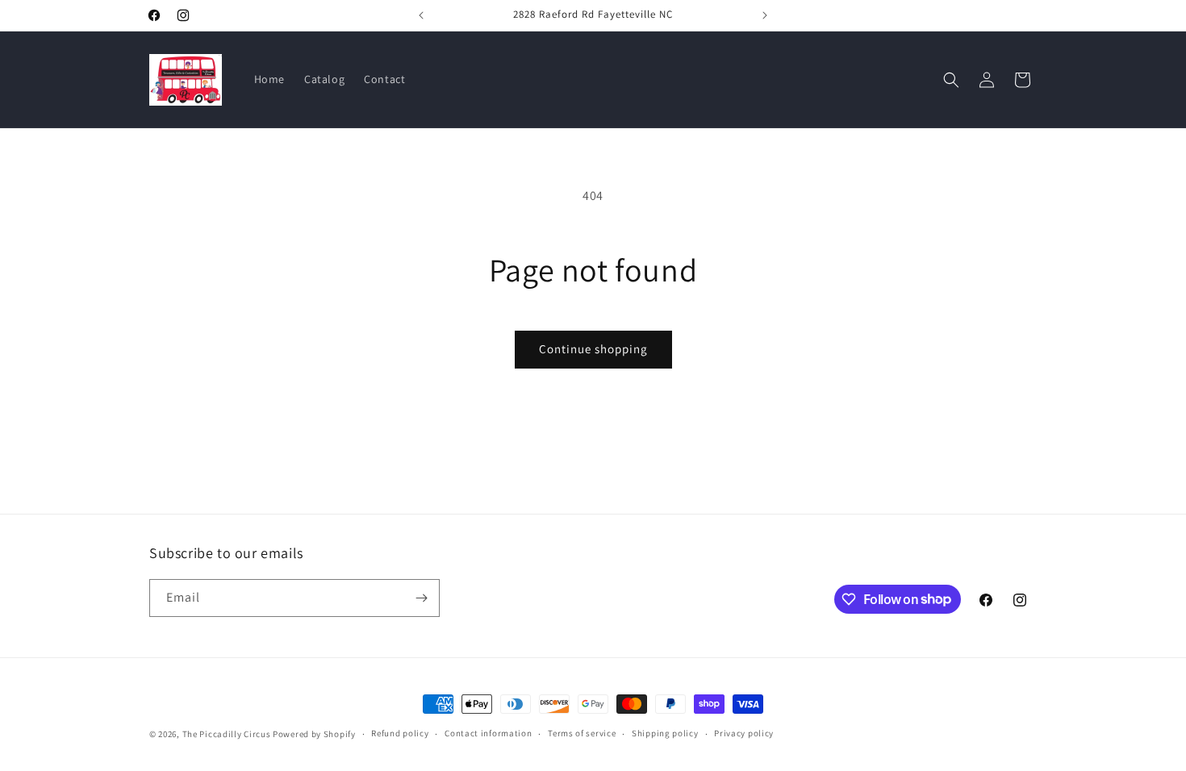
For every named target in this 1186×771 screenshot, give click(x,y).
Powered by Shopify (314, 734)
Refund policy (399, 733)
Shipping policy (665, 733)
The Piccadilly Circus (226, 734)
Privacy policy (744, 733)
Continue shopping (593, 348)
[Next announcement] (765, 15)
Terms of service (582, 733)
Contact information (488, 733)
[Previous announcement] (421, 15)
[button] (951, 80)
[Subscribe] (421, 598)
